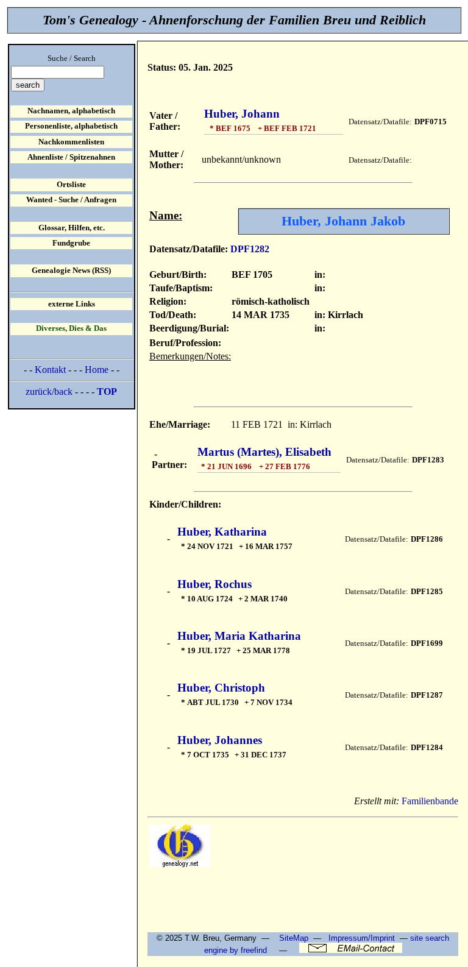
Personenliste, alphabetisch (71, 126)
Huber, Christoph (221, 687)
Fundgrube (71, 243)
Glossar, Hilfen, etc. (71, 228)
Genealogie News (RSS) (71, 270)
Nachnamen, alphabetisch (71, 111)
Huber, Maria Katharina (239, 635)
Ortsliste (71, 184)
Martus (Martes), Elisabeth (264, 451)
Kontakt (50, 369)
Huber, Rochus (214, 584)
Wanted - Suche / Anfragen (71, 200)
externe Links (71, 304)
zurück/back (49, 391)
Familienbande (430, 801)
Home (96, 369)
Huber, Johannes (219, 740)
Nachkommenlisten (71, 142)
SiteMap (294, 938)
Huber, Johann (242, 113)
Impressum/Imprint (361, 938)
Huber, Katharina (222, 531)
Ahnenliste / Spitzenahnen (71, 157)
